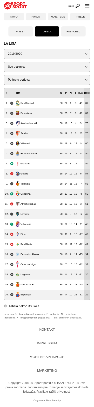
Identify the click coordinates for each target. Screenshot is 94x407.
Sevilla (24, 133)
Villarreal (25, 143)
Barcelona (26, 113)
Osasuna (25, 193)
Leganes (25, 274)
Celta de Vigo (28, 264)
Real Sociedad (28, 153)
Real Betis (26, 244)
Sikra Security (53, 400)
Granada (25, 163)
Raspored (73, 31)
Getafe (24, 173)
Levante (25, 214)
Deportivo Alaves (29, 254)
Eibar (23, 234)
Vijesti (20, 31)
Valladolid (25, 224)
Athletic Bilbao (28, 204)
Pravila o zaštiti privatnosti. (53, 391)
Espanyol (25, 294)
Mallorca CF (27, 284)
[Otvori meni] (85, 6)
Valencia (25, 183)
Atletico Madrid (28, 123)
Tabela (47, 31)
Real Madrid (27, 103)
